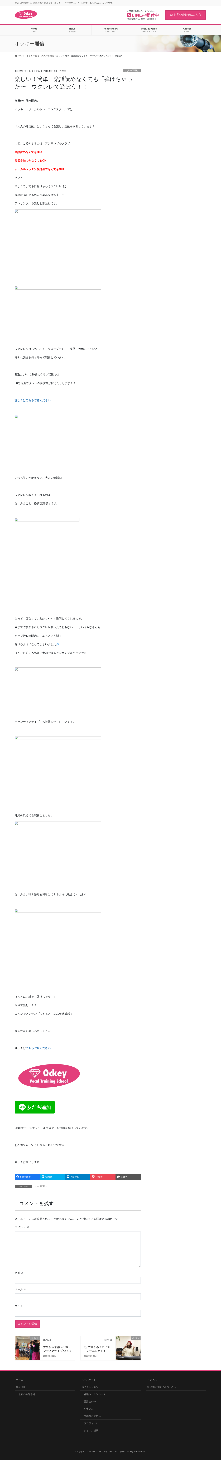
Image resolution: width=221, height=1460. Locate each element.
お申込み (89, 1408)
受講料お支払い (92, 1416)
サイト (19, 1305)
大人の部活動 (131, 70)
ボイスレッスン (89, 1387)
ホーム (19, 1379)
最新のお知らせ (26, 1394)
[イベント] (27, 1343)
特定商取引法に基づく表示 (161, 1387)
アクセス (152, 1379)
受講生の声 (90, 1401)
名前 (19, 1272)
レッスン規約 (91, 1430)
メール (20, 1289)
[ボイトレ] (128, 1345)
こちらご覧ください (38, 1048)
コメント (22, 1227)
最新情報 (21, 1387)
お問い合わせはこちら (187, 14)
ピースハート (88, 1379)
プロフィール (91, 1423)
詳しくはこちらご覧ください (33, 400)
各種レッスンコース (95, 1394)
